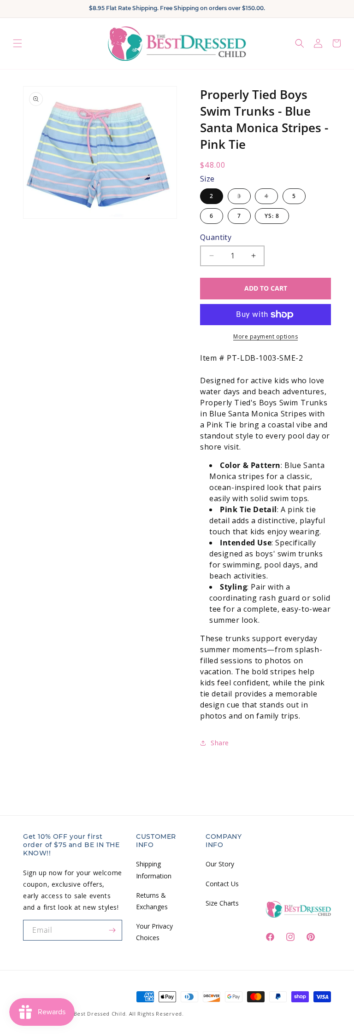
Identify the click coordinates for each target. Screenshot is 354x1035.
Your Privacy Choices (154, 932)
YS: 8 (272, 216)
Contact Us (222, 883)
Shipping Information (153, 870)
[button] (17, 43)
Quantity (215, 237)
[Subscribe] (112, 930)
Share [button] (220, 742)
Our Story (220, 864)
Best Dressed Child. (100, 1013)
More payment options (265, 336)
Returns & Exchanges (152, 901)
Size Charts (222, 903)
